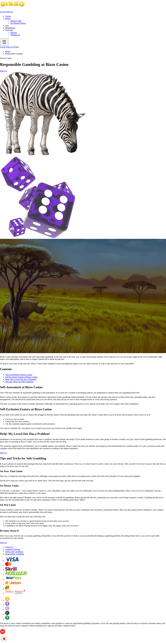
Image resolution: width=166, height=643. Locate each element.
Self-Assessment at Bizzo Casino (18, 375)
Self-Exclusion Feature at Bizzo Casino (21, 377)
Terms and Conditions (14, 552)
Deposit (13, 32)
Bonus (8, 18)
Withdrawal (15, 35)
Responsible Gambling (14, 554)
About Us (9, 547)
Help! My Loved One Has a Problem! (20, 379)
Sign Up (9, 12)
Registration (10, 28)
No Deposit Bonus (18, 23)
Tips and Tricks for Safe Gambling (19, 382)
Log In (3, 12)
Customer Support (12, 549)
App (7, 25)
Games (8, 16)
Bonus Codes (15, 21)
